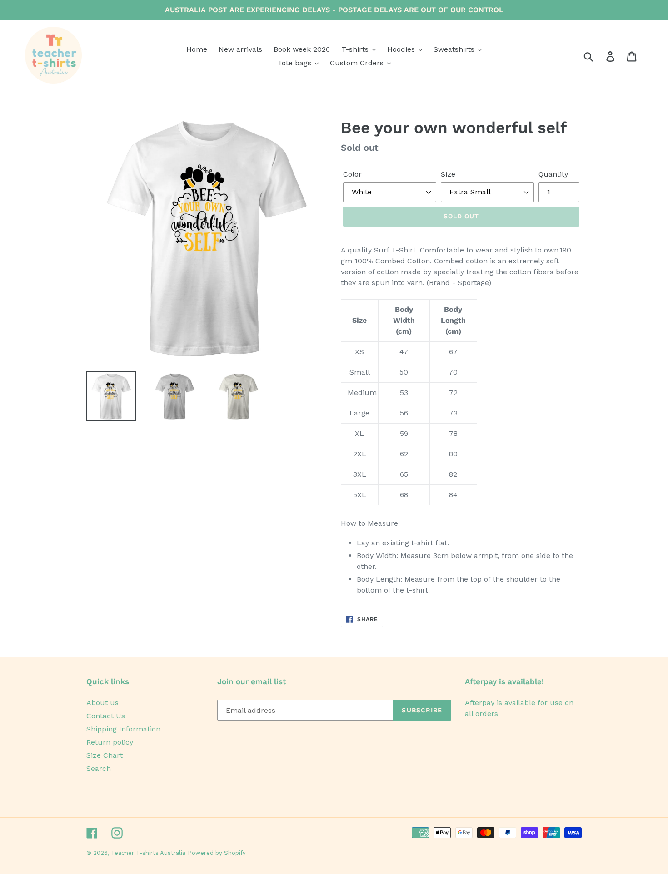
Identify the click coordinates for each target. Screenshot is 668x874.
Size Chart (104, 755)
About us (102, 702)
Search (98, 768)
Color (352, 174)
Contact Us (105, 715)
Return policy (109, 742)
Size (448, 174)
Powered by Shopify (217, 852)
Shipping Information (123, 729)
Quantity (553, 174)
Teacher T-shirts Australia (148, 852)
